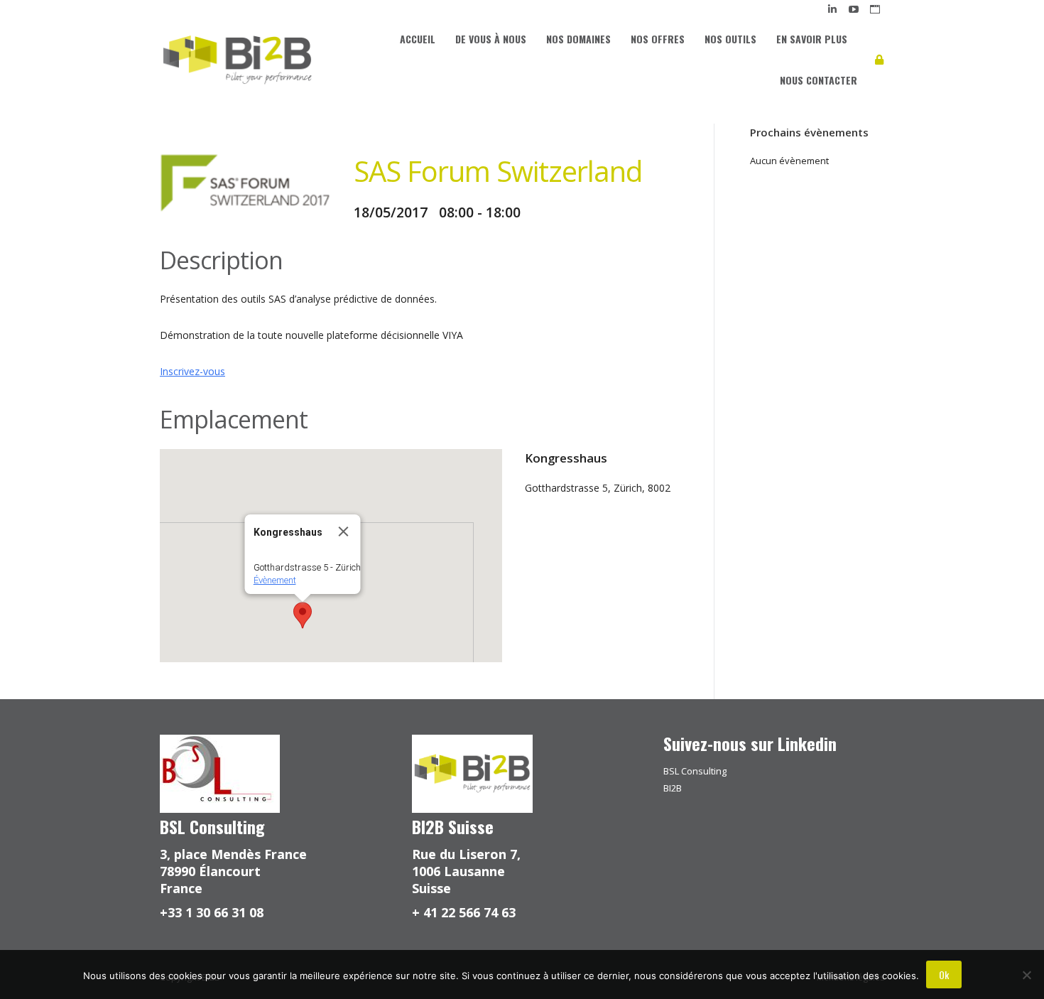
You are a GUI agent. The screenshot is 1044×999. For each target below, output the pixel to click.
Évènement (274, 580)
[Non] (1026, 975)
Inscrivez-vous (192, 371)
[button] (302, 615)
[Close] (343, 531)
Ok (944, 974)
